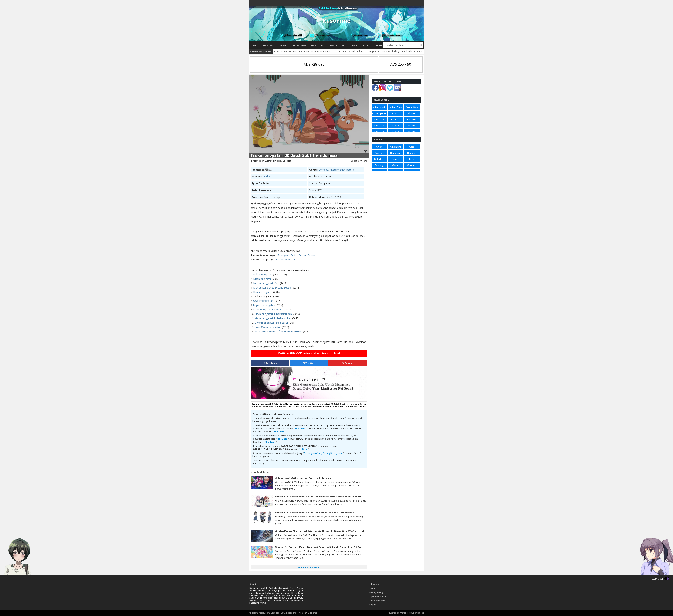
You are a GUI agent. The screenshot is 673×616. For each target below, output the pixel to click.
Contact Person (377, 600)
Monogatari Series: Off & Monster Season (278, 331)
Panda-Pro (418, 612)
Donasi (380, 45)
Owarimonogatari (286, 259)
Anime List (268, 45)
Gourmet (412, 165)
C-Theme (312, 612)
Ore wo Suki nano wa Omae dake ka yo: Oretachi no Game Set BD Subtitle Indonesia (324, 496)
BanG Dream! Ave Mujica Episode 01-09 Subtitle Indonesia (302, 51)
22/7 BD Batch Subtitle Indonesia (350, 51)
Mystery (334, 169)
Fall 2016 (379, 119)
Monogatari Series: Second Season (296, 255)
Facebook (271, 363)
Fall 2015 (412, 113)
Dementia (395, 152)
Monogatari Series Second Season (272, 287)
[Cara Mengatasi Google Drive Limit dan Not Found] (309, 398)
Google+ (349, 363)
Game (395, 165)
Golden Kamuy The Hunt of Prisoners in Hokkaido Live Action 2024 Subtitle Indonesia (325, 531)
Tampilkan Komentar (309, 567)
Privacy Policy (376, 592)
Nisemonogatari (262, 278)
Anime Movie (379, 107)
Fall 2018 (412, 119)
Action (379, 146)
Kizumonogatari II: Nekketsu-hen (273, 314)
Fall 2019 (379, 125)
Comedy (323, 169)
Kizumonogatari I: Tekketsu (268, 309)
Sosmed (367, 45)
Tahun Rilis (299, 45)
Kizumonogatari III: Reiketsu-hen (273, 318)
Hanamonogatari (263, 292)
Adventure (395, 146)
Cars (411, 146)
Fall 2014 (269, 176)
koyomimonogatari (264, 305)
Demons (411, 152)
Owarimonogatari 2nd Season (272, 322)
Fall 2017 (395, 119)
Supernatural (347, 169)
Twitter (310, 363)
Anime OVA (412, 107)
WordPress (405, 612)
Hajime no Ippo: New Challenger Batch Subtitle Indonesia (397, 51)
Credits (332, 45)
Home (254, 45)
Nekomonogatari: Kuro (266, 283)
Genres (284, 45)
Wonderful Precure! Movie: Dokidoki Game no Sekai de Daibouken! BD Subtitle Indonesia (327, 547)
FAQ (344, 45)
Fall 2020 (395, 125)
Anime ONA (395, 107)
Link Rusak (317, 45)
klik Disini (300, 428)
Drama (395, 159)
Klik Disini (279, 431)
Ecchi (411, 159)
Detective (379, 159)
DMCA (354, 45)
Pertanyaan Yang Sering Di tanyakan (323, 453)
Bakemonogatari (263, 274)
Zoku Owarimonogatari (268, 327)
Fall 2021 (412, 125)
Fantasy (379, 165)
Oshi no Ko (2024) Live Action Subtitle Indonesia (303, 478)
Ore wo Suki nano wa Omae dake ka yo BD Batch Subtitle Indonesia (314, 512)
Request (373, 604)
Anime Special (379, 113)
